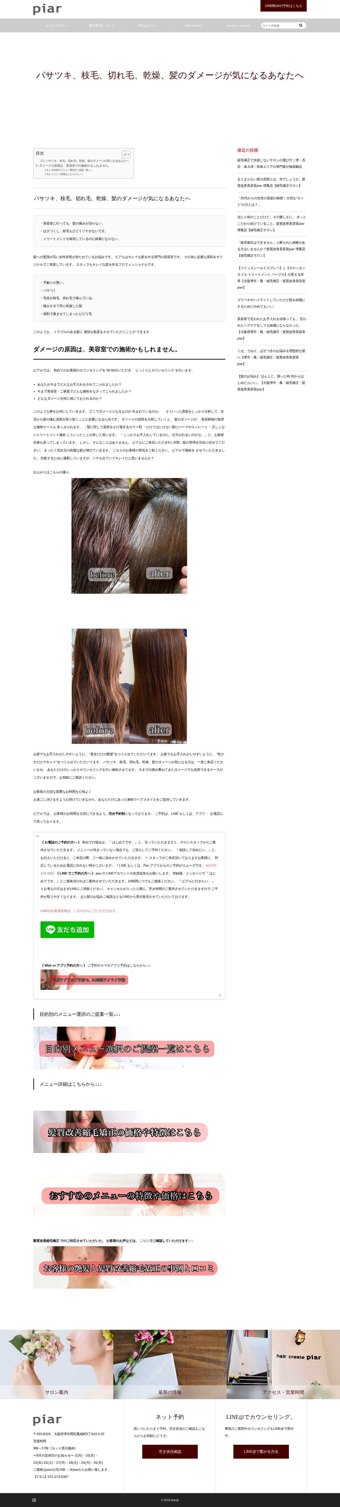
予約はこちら (147, 25)
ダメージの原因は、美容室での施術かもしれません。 (75, 165)
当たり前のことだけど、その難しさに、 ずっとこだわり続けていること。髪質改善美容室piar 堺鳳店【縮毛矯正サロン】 (271, 223)
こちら (144, 1241)
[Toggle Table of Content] (123, 154)
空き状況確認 (170, 1452)
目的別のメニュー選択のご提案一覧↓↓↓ (73, 170)
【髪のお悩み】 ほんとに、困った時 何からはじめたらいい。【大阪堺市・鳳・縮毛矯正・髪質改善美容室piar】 (271, 382)
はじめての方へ (56, 25)
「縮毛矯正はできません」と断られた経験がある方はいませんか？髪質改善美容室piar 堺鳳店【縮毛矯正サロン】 (271, 249)
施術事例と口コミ (102, 25)
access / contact (238, 25)
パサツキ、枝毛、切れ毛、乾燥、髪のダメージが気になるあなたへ (87, 160)
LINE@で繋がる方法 (261, 1452)
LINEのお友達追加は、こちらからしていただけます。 (79, 911)
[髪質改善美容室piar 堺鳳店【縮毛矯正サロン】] (47, 9)
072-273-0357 (58, 1477)
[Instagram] (34, 1500)
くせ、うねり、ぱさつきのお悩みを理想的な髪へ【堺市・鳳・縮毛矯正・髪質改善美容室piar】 (271, 357)
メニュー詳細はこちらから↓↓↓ (69, 174)
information (193, 25)
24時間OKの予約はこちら (283, 6)
